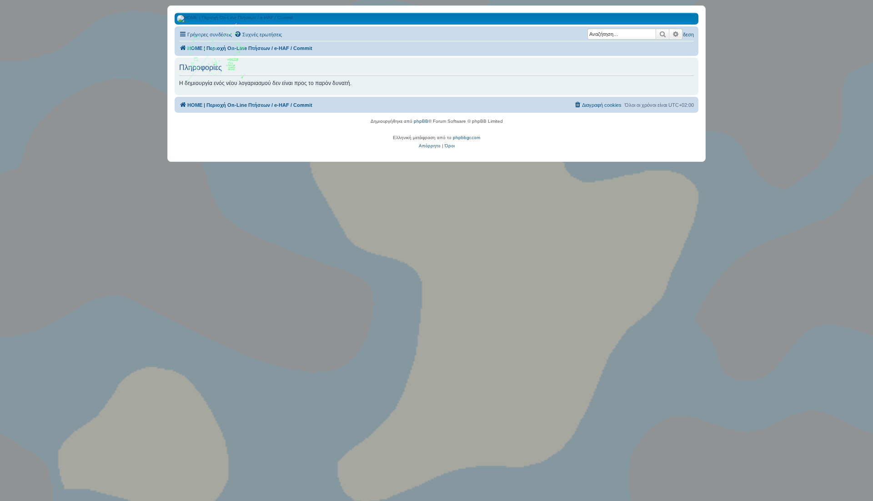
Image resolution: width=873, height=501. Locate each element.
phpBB (421, 121)
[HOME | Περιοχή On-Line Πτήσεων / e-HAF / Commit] (216, 56)
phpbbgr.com (466, 137)
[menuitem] (258, 34)
